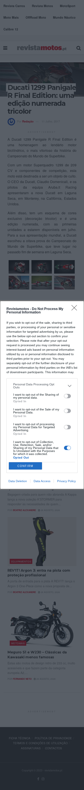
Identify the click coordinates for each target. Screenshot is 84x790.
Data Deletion (17, 481)
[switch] (67, 396)
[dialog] (42, 395)
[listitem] (42, 386)
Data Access (42, 481)
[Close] (76, 309)
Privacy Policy (66, 481)
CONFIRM (25, 466)
